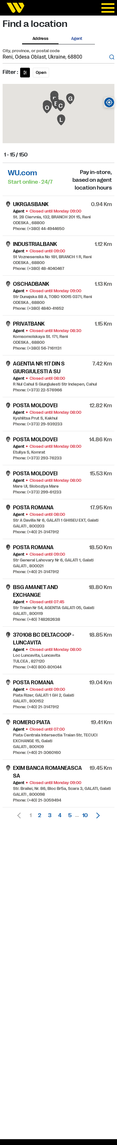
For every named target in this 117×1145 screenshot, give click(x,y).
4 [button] (59, 815)
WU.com (22, 173)
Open (41, 72)
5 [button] (70, 815)
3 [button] (49, 815)
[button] (96, 815)
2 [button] (39, 815)
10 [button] (85, 815)
